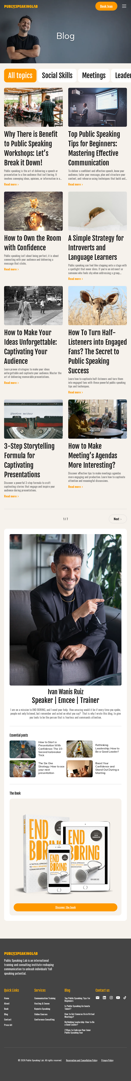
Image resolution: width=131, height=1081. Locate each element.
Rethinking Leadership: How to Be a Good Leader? (79, 1023)
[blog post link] (33, 107)
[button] (123, 6)
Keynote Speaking (42, 1008)
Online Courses (40, 1014)
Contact (7, 1019)
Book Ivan (106, 6)
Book (6, 1008)
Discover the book (65, 907)
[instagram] (111, 998)
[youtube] (118, 998)
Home (6, 998)
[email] (98, 998)
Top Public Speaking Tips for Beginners (77, 999)
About (7, 1003)
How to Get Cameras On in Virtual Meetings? (79, 1015)
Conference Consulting (44, 1019)
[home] (21, 6)
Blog (6, 1014)
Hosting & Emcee (41, 1003)
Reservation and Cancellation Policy (81, 1060)
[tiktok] (125, 998)
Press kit (8, 1025)
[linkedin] (104, 998)
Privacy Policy (107, 1060)
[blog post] (23, 749)
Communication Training (44, 998)
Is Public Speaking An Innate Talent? (77, 1007)
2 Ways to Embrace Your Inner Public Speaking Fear (77, 1031)
